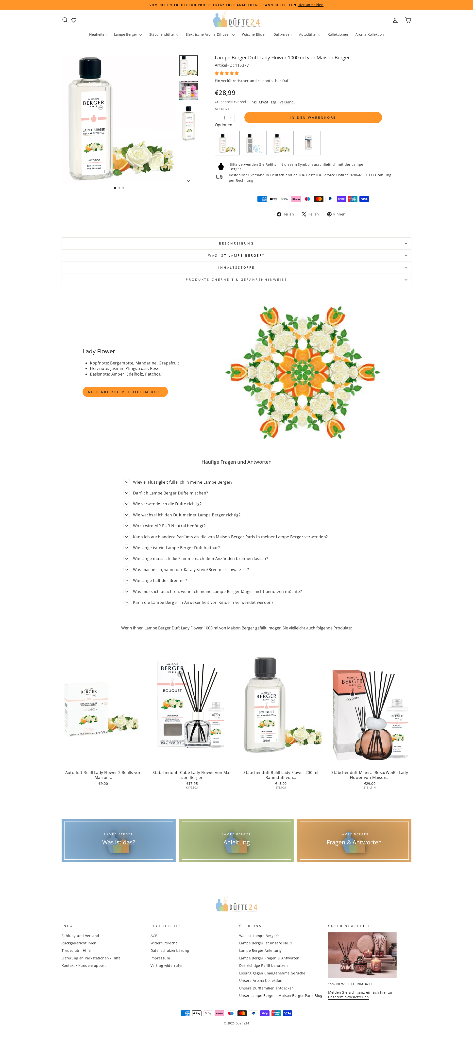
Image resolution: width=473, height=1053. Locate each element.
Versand (287, 102)
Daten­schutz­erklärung (170, 950)
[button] (227, 73)
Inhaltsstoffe (236, 267)
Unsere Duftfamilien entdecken (266, 988)
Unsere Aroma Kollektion (260, 980)
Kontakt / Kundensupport (84, 965)
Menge (223, 109)
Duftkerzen (282, 34)
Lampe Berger (126, 34)
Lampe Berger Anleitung (260, 950)
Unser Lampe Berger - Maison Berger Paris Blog (280, 995)
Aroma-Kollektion (369, 34)
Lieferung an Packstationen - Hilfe (91, 958)
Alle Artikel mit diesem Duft (125, 392)
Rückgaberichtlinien (79, 943)
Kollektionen (338, 34)
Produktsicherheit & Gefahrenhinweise (236, 279)
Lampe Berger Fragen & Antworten (269, 958)
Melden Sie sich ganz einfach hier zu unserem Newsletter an (360, 994)
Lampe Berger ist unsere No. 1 (265, 943)
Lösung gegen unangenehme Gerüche (272, 973)
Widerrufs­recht (164, 943)
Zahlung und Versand (80, 935)
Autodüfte (308, 34)
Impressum (160, 958)
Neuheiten (98, 34)
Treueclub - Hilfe (76, 950)
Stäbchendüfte (162, 34)
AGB (154, 935)
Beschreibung (236, 243)
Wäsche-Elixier (254, 34)
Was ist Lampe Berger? (236, 255)
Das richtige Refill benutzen (263, 965)
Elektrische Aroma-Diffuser (208, 34)
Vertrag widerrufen (167, 965)
